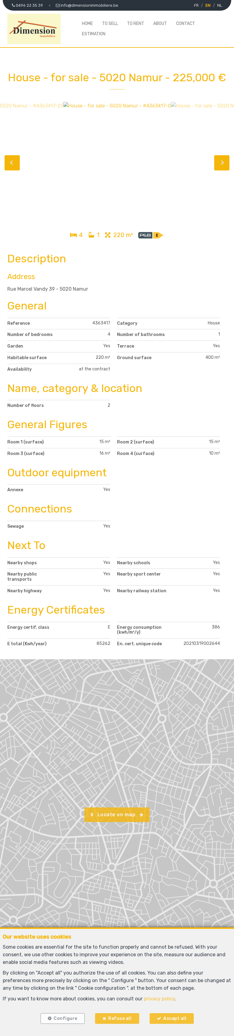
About (160, 23)
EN (208, 5)
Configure (65, 1018)
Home (87, 23)
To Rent (135, 23)
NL (219, 5)
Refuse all (119, 1018)
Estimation (93, 34)
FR (196, 5)
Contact (185, 23)
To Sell (110, 23)
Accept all (174, 1018)
